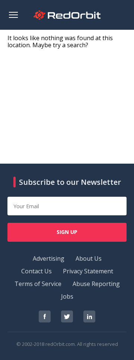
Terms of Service (38, 284)
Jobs (67, 296)
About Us (89, 258)
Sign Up (67, 231)
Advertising (48, 258)
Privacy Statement (88, 271)
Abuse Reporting (96, 284)
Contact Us (36, 271)
